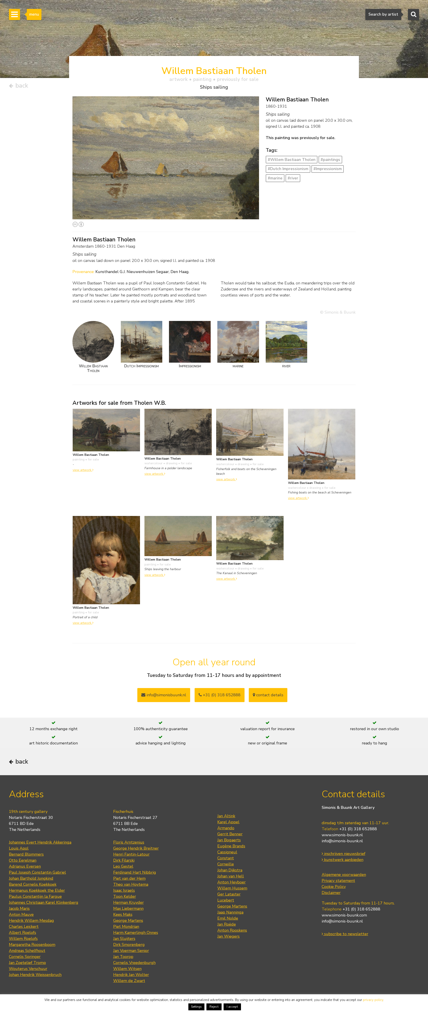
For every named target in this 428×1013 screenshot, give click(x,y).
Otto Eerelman (22, 860)
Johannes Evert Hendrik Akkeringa (40, 842)
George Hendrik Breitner (136, 848)
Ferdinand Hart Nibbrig (134, 872)
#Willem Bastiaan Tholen (291, 159)
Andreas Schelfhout (27, 950)
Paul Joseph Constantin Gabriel (37, 872)
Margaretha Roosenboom (32, 944)
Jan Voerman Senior (131, 950)
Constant (225, 858)
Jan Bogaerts (229, 840)
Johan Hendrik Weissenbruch (35, 974)
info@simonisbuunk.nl (165, 695)
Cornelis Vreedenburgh (134, 962)
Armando (225, 828)
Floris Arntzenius (128, 842)
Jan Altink (226, 816)
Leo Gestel (123, 866)
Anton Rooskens (232, 930)
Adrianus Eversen (25, 866)
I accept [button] (232, 1007)
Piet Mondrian (126, 926)
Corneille (225, 864)
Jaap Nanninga (230, 912)
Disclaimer (331, 892)
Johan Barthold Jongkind (31, 878)
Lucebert (225, 900)
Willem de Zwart (129, 980)
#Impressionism (327, 168)
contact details (269, 695)
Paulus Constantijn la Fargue (35, 896)
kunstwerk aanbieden (343, 859)
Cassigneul (227, 852)
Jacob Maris (19, 908)
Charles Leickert (24, 926)
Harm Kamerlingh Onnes (135, 932)
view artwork (82, 470)
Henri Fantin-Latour (131, 854)
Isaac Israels (124, 890)
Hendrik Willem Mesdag (31, 920)
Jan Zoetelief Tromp (27, 962)
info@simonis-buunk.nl (342, 841)
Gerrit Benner (230, 834)
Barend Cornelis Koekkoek (32, 884)
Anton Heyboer (231, 882)
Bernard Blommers (26, 854)
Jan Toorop (123, 956)
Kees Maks (122, 914)
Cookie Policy (334, 886)
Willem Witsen (127, 968)
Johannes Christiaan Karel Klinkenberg (43, 902)
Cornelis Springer (25, 956)
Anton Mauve (21, 914)
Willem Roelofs (23, 938)
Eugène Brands (231, 846)
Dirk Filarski (123, 860)
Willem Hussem (232, 888)
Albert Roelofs (22, 932)
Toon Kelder (124, 896)
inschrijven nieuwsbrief (344, 853)
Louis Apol (19, 848)
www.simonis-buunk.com (344, 915)
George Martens (128, 920)
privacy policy (373, 1000)
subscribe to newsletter (345, 934)
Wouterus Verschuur (28, 968)
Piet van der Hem (129, 878)
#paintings (330, 159)
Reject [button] (214, 1007)
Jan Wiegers (228, 936)
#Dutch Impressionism (288, 168)
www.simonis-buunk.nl (342, 835)
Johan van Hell (230, 876)
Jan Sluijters (124, 938)
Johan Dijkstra (229, 870)
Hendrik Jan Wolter (131, 974)
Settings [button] (196, 1007)
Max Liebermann (128, 908)
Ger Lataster (229, 894)
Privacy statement (338, 880)
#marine (275, 178)
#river (293, 178)
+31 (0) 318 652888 (221, 695)
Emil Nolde (227, 918)
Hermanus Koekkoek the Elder (37, 890)
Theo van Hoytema (130, 884)
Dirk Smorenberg (129, 944)
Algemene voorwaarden (344, 874)
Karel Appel (228, 822)
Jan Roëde (226, 924)
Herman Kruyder (128, 902)
